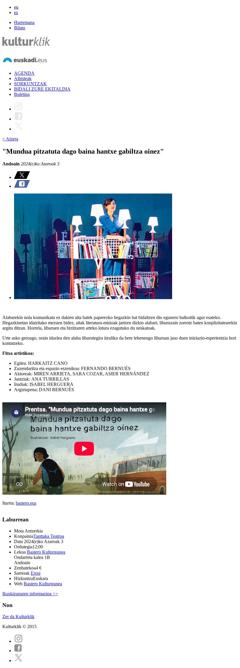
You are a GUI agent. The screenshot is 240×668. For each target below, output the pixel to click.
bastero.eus (26, 503)
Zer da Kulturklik (18, 616)
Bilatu (19, 27)
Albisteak (23, 78)
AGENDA (24, 73)
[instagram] (18, 641)
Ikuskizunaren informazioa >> (30, 593)
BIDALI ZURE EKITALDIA (42, 89)
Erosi (35, 573)
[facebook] (18, 650)
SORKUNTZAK (30, 83)
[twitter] (18, 660)
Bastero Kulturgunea (46, 552)
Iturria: (9, 503)
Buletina (22, 94)
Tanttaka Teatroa (48, 536)
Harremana (24, 22)
